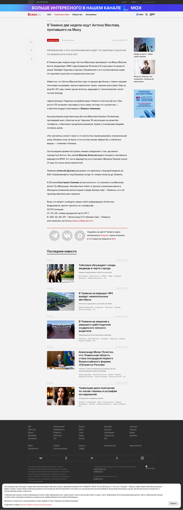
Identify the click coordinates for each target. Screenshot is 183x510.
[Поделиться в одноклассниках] (31, 50)
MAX (114, 239)
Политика (107, 429)
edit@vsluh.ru (98, 471)
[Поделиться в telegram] (31, 59)
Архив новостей (135, 445)
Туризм (81, 435)
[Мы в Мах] (139, 14)
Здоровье (133, 435)
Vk (90, 239)
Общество (77, 14)
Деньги (30, 432)
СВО (49, 14)
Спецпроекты (33, 448)
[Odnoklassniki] (66, 458)
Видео (30, 445)
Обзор (81, 429)
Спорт (81, 432)
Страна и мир (109, 435)
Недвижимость (59, 429)
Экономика (91, 14)
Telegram (104, 235)
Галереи (56, 445)
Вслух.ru (34, 14)
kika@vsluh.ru (98, 479)
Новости (56, 20)
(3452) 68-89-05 (100, 469)
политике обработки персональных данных (36, 505)
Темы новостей (109, 445)
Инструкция (32, 438)
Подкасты (57, 432)
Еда (105, 438)
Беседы (82, 426)
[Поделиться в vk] (31, 42)
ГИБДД (81, 448)
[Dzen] (117, 458)
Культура (133, 429)
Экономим (108, 426)
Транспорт (133, 426)
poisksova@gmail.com (82, 221)
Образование (109, 432)
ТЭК (54, 438)
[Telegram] (91, 458)
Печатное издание (60, 448)
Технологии (57, 435)
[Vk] (40, 458)
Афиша (132, 432)
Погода (81, 438)
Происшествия (61, 14)
